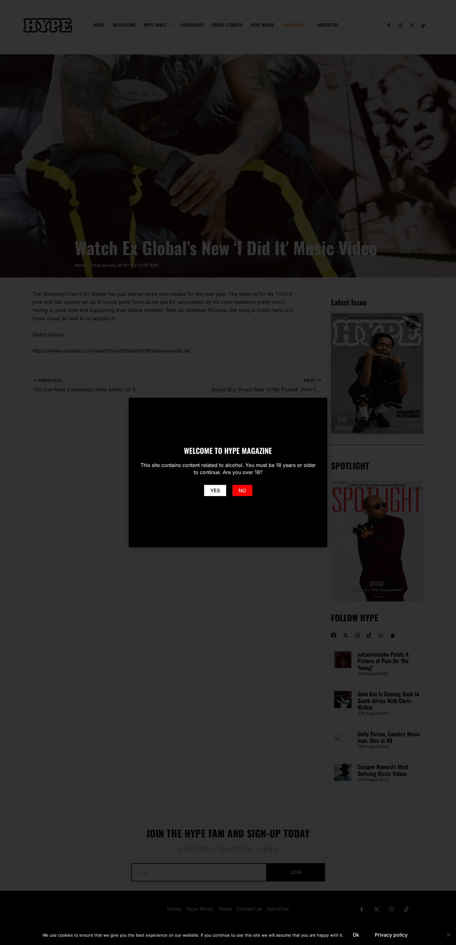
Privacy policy (391, 935)
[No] (448, 935)
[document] (228, 472)
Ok (356, 935)
